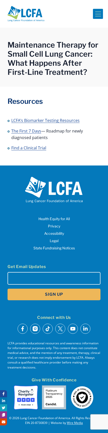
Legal (54, 241)
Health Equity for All (54, 219)
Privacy (54, 226)
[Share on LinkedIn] (3, 400)
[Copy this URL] (3, 414)
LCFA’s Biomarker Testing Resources (45, 120)
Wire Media (75, 423)
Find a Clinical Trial (28, 148)
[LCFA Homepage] (26, 14)
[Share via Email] (3, 421)
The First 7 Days (26, 131)
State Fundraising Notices (54, 248)
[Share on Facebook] (3, 393)
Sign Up (54, 294)
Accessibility (54, 233)
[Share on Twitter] (3, 407)
